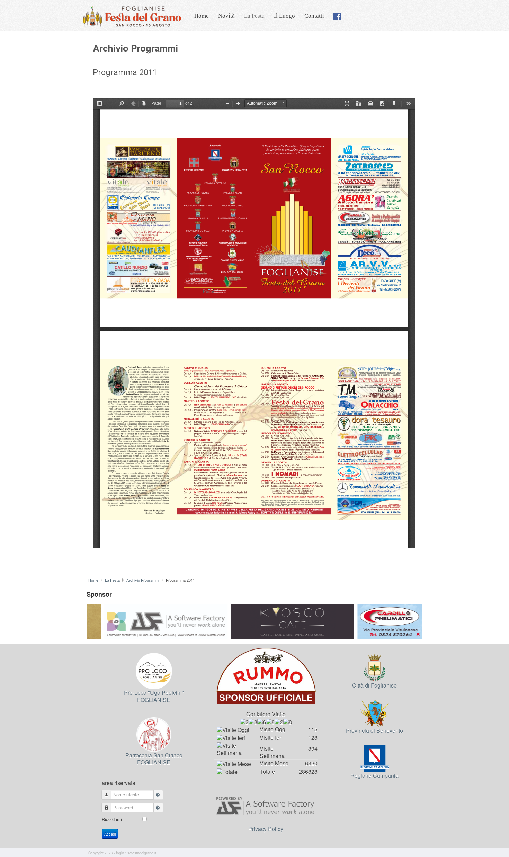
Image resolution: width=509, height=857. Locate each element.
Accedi (110, 834)
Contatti (314, 15)
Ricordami (112, 819)
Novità (226, 15)
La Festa (254, 15)
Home (201, 15)
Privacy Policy (265, 829)
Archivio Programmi (142, 580)
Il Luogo (284, 15)
